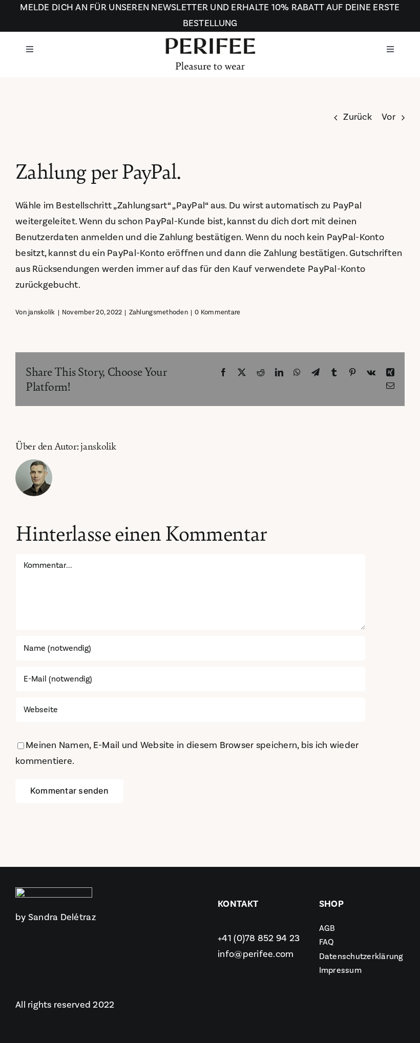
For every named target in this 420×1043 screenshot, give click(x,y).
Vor (388, 117)
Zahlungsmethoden (158, 312)
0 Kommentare (217, 312)
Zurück (357, 117)
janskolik (41, 312)
